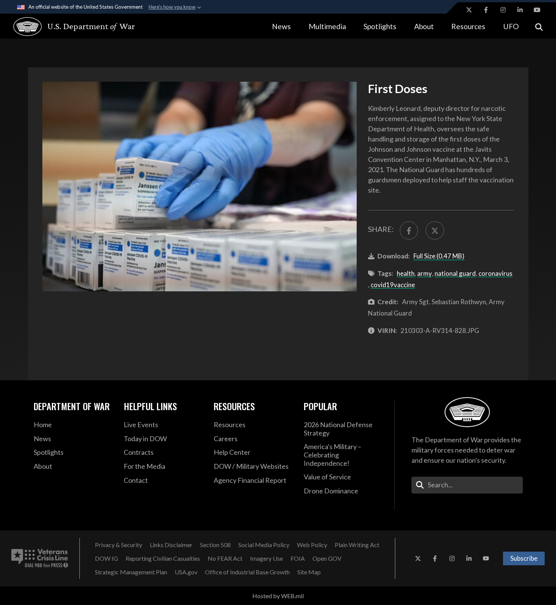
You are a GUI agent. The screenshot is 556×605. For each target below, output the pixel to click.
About (424, 26)
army (424, 273)
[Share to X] (435, 230)
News (281, 26)
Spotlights (379, 26)
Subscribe (523, 558)
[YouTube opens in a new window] (537, 10)
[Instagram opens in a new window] (503, 10)
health (406, 273)
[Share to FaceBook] (409, 230)
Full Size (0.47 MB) (438, 256)
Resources (468, 26)
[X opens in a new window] (469, 10)
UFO (511, 26)
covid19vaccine (393, 285)
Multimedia (327, 26)
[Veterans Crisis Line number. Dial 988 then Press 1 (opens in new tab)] (39, 558)
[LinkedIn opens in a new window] (520, 10)
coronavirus (495, 273)
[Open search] (539, 26)
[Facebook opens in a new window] (486, 10)
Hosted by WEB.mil (278, 595)
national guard (455, 273)
